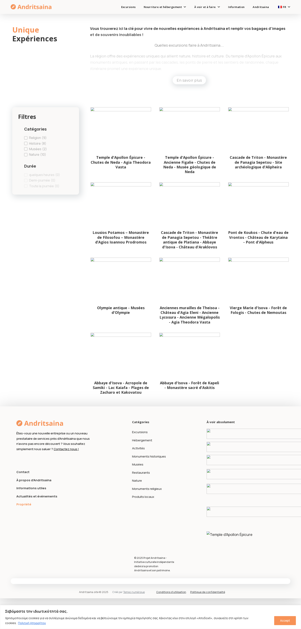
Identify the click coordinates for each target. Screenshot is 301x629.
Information (236, 7)
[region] (150, 617)
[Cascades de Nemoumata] (246, 489)
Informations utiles (31, 488)
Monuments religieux (147, 489)
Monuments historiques (149, 456)
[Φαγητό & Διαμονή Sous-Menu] (184, 7)
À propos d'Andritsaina (33, 480)
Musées (137, 464)
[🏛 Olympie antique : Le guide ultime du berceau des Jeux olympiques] (246, 512)
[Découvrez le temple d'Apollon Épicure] (246, 536)
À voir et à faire (205, 7)
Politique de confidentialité (207, 592)
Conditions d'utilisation (171, 592)
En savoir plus (189, 80)
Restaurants (141, 472)
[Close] (296, 608)
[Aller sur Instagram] (26, 459)
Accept (285, 620)
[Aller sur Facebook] (18, 459)
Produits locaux (143, 497)
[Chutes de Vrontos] (246, 474)
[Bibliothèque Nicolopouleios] (246, 434)
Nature (137, 480)
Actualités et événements (36, 496)
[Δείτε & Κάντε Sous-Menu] (218, 7)
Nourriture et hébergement (163, 7)
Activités (138, 448)
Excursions (128, 7)
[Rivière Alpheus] (246, 447)
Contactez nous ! (66, 449)
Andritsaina (261, 7)
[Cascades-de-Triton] (246, 460)
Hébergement (142, 440)
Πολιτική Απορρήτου (32, 623)
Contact (22, 472)
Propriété (23, 504)
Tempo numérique (134, 592)
